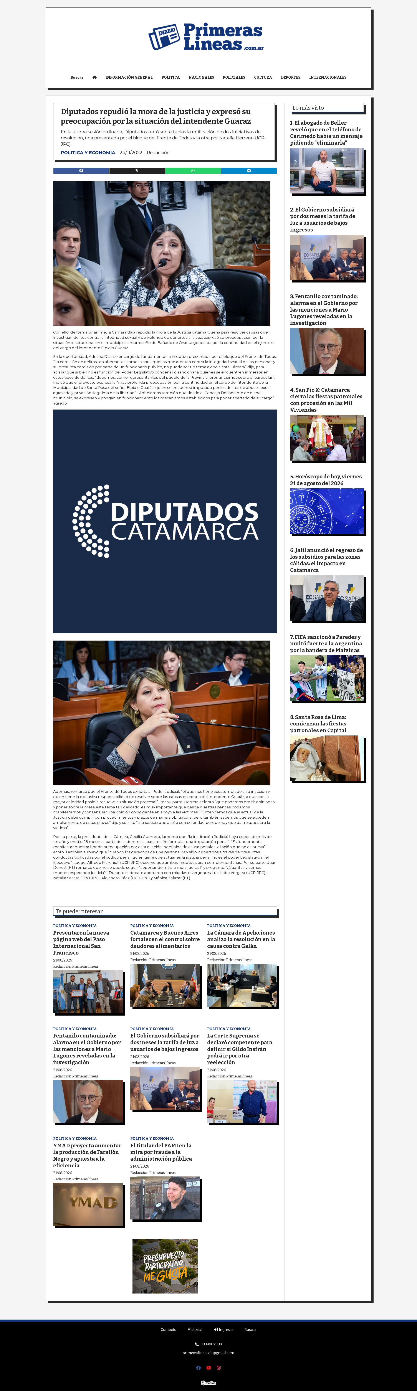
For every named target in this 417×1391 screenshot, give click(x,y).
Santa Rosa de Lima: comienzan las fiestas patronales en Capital (318, 723)
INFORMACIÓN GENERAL (129, 77)
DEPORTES (290, 77)
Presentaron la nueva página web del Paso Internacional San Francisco (81, 943)
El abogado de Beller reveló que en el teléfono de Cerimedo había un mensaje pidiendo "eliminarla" (326, 133)
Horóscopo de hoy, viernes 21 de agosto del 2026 (326, 479)
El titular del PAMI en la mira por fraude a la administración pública (161, 1152)
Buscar (77, 77)
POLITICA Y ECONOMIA (88, 152)
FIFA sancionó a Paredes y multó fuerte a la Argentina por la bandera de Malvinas (326, 643)
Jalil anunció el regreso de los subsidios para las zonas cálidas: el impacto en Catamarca (326, 560)
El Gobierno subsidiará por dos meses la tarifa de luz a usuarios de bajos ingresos (164, 1042)
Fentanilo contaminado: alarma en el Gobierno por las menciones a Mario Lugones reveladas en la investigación (87, 1049)
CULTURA (263, 77)
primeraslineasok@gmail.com (208, 1353)
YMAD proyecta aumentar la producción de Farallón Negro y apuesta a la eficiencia (87, 1155)
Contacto (168, 1329)
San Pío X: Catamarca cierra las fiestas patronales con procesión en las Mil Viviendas (326, 400)
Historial (194, 1329)
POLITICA (171, 77)
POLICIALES (234, 77)
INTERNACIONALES (327, 77)
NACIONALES (201, 77)
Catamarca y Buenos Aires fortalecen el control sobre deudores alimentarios (165, 939)
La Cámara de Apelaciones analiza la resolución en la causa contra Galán (241, 939)
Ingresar (225, 1329)
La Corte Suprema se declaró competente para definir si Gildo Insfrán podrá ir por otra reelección (239, 1049)
